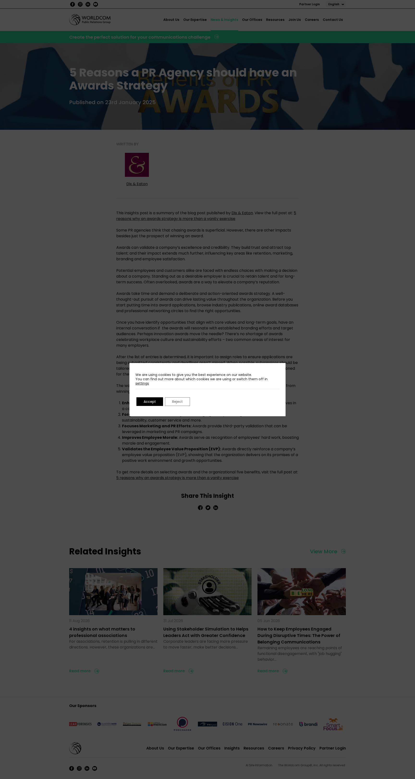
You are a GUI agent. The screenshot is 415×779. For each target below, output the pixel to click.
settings (142, 383)
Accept (150, 401)
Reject (177, 401)
